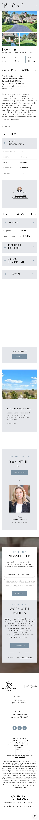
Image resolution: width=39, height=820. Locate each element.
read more (11, 423)
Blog (19, 748)
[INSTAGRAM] (19, 728)
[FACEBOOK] (14, 728)
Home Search (19, 745)
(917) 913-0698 (20, 195)
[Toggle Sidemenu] (35, 5)
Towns (19, 743)
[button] (19, 645)
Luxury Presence (24, 803)
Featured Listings (19, 741)
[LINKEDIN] (24, 728)
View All (28, 39)
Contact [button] (19, 750)
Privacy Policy (14, 586)
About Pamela (19, 738)
